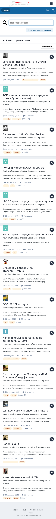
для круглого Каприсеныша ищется (26, 410)
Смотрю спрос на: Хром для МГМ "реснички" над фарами (25, 376)
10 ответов (29, 392)
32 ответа (29, 116)
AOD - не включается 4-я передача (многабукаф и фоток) (25, 97)
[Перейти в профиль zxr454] (5, 261)
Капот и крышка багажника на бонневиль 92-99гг (22, 339)
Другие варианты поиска (40, 30)
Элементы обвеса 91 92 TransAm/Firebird (18, 269)
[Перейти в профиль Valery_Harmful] (5, 437)
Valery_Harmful (9, 447)
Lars (4, 138)
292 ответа (28, 459)
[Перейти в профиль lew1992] (5, 298)
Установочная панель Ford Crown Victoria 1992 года (24, 63)
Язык (15, 510)
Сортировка (47, 47)
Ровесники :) (11, 443)
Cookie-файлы (36, 510)
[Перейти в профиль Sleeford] (5, 368)
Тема (24, 510)
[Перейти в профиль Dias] (5, 55)
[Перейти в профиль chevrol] (5, 404)
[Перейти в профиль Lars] (5, 128)
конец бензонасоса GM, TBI (21, 477)
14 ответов (26, 182)
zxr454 (6, 274)
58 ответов (25, 319)
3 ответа (27, 286)
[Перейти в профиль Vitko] (5, 471)
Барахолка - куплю (36, 171)
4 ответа (29, 249)
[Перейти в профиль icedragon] (5, 331)
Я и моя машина (37, 307)
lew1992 (6, 307)
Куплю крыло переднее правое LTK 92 (28, 234)
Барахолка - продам (36, 68)
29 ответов (28, 495)
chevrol (6, 414)
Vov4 (5, 102)
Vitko (5, 481)
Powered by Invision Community (28, 515)
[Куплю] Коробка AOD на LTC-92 (23, 167)
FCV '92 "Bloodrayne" (16, 304)
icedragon (7, 344)
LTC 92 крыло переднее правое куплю (28, 201)
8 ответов (27, 149)
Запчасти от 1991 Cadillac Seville (23, 134)
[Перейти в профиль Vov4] (5, 89)
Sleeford (6, 380)
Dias (4, 68)
